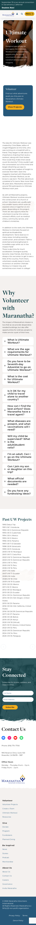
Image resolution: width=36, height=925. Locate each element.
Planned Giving (8, 839)
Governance (7, 884)
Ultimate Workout (10, 813)
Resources (6, 817)
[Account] (17, 14)
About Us (6, 872)
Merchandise (7, 862)
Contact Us (7, 876)
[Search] (22, 14)
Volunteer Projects (10, 804)
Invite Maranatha (9, 888)
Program (6, 831)
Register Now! (8, 8)
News (4, 849)
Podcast (5, 857)
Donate (5, 827)
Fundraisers (7, 835)
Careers (5, 880)
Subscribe (10, 707)
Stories (5, 853)
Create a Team (8, 809)
